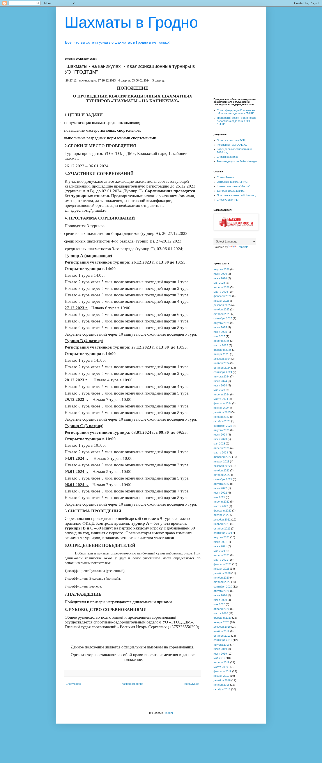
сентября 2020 (223, 586)
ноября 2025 (222, 309)
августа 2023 (222, 430)
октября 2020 (222, 582)
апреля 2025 (222, 340)
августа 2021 (222, 537)
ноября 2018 (222, 684)
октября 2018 (222, 689)
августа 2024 (222, 376)
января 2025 (221, 354)
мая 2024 (219, 389)
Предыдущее (191, 683)
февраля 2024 (223, 403)
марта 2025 (221, 345)
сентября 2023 (223, 425)
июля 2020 (220, 595)
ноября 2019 (222, 631)
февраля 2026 (223, 296)
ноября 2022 (222, 470)
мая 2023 (219, 443)
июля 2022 (220, 488)
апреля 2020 (222, 609)
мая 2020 (219, 604)
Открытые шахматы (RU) (232, 181)
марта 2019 (221, 667)
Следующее (73, 683)
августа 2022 (222, 483)
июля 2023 (220, 434)
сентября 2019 (223, 640)
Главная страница (131, 683)
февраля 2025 (223, 349)
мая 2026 (219, 282)
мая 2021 (219, 550)
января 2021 (221, 568)
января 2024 (221, 407)
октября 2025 (222, 314)
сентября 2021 (223, 533)
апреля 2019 (222, 662)
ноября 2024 (222, 363)
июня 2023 (220, 439)
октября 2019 (222, 635)
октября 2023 (222, 421)
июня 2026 (220, 278)
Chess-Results (225, 177)
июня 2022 (220, 492)
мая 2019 (219, 658)
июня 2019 (220, 653)
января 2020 (221, 622)
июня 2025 (220, 331)
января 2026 (221, 300)
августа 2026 (222, 269)
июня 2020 (220, 600)
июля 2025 (220, 327)
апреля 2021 (222, 555)
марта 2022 (221, 506)
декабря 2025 (222, 305)
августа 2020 (222, 591)
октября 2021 (222, 528)
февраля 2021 (223, 564)
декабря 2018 (222, 680)
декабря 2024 (222, 358)
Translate (242, 247)
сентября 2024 (223, 372)
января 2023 (221, 461)
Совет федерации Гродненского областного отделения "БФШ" (237, 112)
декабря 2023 (222, 412)
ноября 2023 (222, 416)
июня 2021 (220, 546)
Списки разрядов (227, 156)
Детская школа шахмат (231, 190)
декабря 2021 (222, 519)
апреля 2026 (222, 287)
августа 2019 (222, 644)
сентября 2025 (223, 318)
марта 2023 (221, 452)
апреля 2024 (222, 394)
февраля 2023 (223, 457)
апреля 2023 (222, 448)
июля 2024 (220, 381)
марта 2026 (221, 291)
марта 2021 (221, 559)
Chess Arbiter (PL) (228, 199)
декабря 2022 (222, 465)
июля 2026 (220, 273)
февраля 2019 (223, 671)
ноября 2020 (222, 577)
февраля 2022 (223, 510)
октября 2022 (222, 474)
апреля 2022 (222, 501)
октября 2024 (222, 367)
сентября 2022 (223, 479)
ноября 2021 (222, 524)
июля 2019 (220, 649)
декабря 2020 (222, 573)
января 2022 (221, 515)
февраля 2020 (223, 617)
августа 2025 (222, 323)
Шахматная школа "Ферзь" (233, 186)
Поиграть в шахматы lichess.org (236, 195)
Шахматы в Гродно (131, 22)
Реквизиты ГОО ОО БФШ (232, 144)
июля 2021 (220, 541)
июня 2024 (220, 385)
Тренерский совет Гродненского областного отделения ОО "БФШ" (237, 121)
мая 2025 (219, 336)
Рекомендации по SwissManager (237, 161)
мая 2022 (219, 497)
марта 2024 (221, 398)
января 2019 (221, 675)
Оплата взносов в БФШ (231, 140)
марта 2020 (221, 613)
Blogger (168, 713)
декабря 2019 (222, 626)
